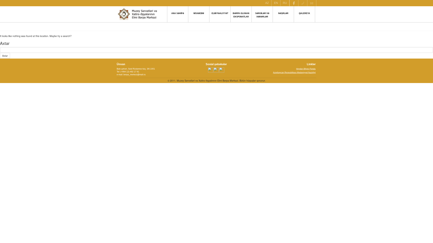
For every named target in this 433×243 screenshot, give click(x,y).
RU (285, 3)
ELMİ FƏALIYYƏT (220, 13)
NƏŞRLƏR (283, 13)
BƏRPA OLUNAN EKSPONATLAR (241, 15)
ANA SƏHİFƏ (177, 13)
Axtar (5, 55)
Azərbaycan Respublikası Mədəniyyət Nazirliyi (294, 72)
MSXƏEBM (198, 13)
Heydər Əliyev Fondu (306, 69)
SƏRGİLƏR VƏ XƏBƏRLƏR (262, 15)
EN (276, 3)
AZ (267, 3)
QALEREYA (304, 13)
